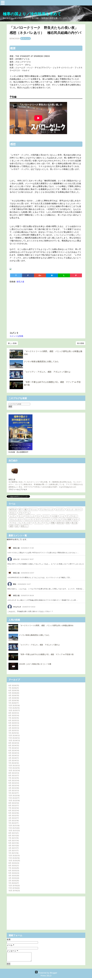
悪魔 (53, 523)
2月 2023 (13, 790)
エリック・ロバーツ (74, 509)
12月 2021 (14, 825)
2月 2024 (13, 760)
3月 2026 (13, 698)
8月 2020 (13, 865)
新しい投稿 (12, 343)
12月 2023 (14, 765)
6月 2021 (13, 840)
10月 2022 (14, 800)
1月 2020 (13, 883)
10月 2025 (14, 710)
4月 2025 (13, 725)
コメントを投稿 (16, 336)
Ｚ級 (25, 509)
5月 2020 (14, 873)
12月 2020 (14, 855)
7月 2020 (13, 868)
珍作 (17, 526)
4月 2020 (14, 875)
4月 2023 (13, 785)
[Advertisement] (46, 306)
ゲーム (26, 513)
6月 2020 (14, 870)
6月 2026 (13, 690)
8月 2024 (13, 745)
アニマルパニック (46, 509)
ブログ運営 (67, 519)
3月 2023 (13, 788)
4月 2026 (13, 695)
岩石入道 (12, 479)
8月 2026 (13, 685)
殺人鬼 (74, 523)
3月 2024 (13, 758)
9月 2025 (13, 713)
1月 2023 (13, 793)
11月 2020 (14, 858)
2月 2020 (13, 880)
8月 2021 (13, 835)
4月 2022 (13, 815)
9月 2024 (13, 743)
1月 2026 (13, 703)
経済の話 (60, 523)
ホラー (76, 519)
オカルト (12, 513)
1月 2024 (13, 763)
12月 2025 (14, 705)
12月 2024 (14, 735)
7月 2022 (13, 808)
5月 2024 (13, 753)
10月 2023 (14, 770)
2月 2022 (13, 820)
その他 (54, 516)
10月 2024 (14, 740)
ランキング (38, 523)
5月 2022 (13, 813)
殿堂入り (24, 526)
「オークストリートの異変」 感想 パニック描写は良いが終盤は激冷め (46, 625)
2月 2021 (13, 850)
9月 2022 (13, 803)
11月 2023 (14, 768)
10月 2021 (14, 830)
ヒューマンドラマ (32, 519)
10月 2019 (14, 891)
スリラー (46, 516)
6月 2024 (13, 750)
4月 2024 (13, 755)
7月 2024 (13, 748)
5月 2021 (13, 843)
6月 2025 (13, 720)
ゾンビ (61, 516)
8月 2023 (13, 775)
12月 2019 (14, 885)
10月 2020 (14, 860)
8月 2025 (13, 715)
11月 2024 (14, 738)
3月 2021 (13, 848)
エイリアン (60, 509)
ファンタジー (46, 519)
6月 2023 (13, 780)
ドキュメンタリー (16, 519)
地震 (11, 526)
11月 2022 (14, 798)
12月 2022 (14, 795)
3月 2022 (13, 818)
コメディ (12, 516)
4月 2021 (13, 845)
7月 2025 (13, 718)
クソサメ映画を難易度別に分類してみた (41, 361)
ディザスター (72, 516)
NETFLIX (12, 509)
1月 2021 (13, 853)
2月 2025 (13, 730)
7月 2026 (13, 688)
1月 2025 (13, 733)
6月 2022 (13, 810)
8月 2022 (13, 805)
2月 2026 (13, 700)
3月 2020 (14, 878)
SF (20, 509)
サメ (38, 516)
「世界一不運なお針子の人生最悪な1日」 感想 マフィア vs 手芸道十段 (46, 654)
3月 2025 (13, 728)
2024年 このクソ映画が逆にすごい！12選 (35, 664)
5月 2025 (13, 723)
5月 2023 (13, 783)
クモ (20, 513)
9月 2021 (13, 833)
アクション (33, 509)
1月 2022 (13, 823)
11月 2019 (14, 888)
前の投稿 (80, 343)
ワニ (47, 523)
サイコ (21, 516)
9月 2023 (13, 773)
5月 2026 (14, 693)
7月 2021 (13, 838)
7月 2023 (13, 778)
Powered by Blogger (47, 973)
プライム (57, 519)
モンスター (28, 523)
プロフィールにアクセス (18, 489)
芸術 (67, 523)
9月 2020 (14, 863)
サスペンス (25, 38)
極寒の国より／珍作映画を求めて (32, 13)
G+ (40, 275)
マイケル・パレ (15, 523)
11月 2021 (14, 828)
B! (52, 275)
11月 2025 (14, 708)
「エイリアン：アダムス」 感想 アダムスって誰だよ (47, 372)
